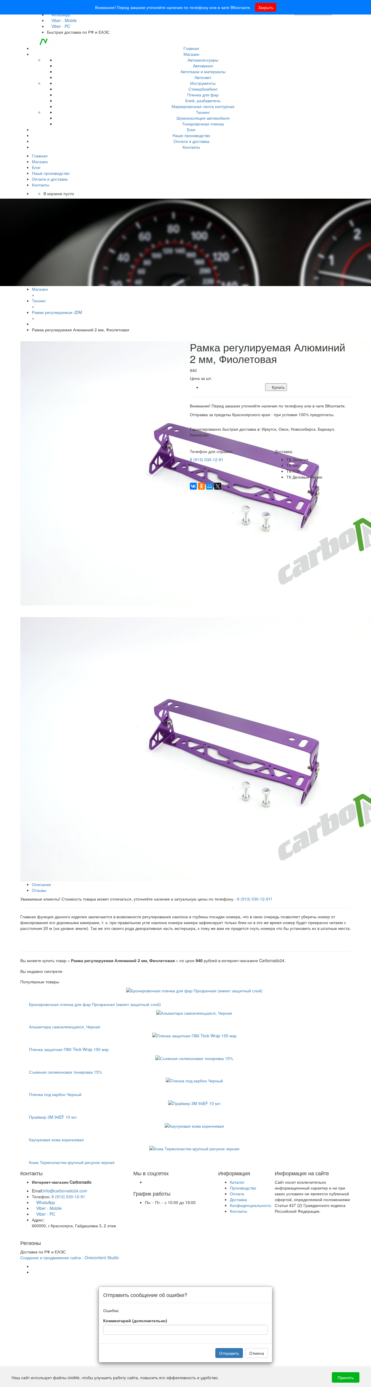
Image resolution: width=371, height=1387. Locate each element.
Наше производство (191, 135)
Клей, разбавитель (203, 100)
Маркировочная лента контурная (203, 106)
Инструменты (203, 83)
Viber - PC (60, 26)
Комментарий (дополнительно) (135, 1320)
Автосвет (202, 77)
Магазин (191, 54)
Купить (278, 387)
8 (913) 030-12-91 (206, 459)
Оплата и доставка (191, 141)
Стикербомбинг (203, 89)
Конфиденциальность (250, 1205)
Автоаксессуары (203, 60)
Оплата (237, 1193)
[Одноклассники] (201, 486)
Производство (243, 1188)
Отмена (256, 1353)
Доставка (238, 1199)
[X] (217, 486)
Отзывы (39, 890)
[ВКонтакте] (193, 486)
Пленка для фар (203, 95)
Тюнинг (203, 112)
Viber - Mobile (63, 20)
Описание (41, 884)
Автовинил (203, 66)
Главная (191, 48)
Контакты (191, 147)
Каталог (237, 1182)
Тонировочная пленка (203, 124)
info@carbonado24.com (65, 1191)
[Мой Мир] (209, 486)
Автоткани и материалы (202, 71)
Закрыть (265, 7)
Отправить (229, 1353)
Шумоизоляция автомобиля (203, 118)
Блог (191, 129)
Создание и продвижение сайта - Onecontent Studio (69, 1257)
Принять (346, 1377)
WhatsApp (45, 1202)
